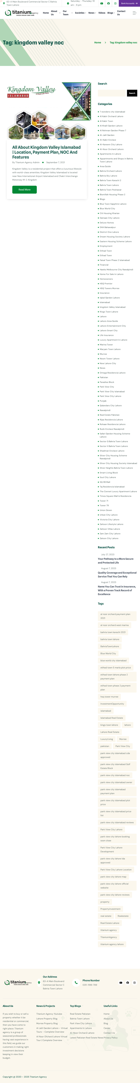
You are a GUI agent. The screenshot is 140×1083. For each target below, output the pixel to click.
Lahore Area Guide (109, 321)
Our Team (65, 13)
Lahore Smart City (109, 330)
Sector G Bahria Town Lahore (114, 441)
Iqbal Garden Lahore (110, 297)
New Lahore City (108, 363)
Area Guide (105, 166)
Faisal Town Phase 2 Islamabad (115, 260)
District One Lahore (109, 232)
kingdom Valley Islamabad (113, 307)
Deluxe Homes (107, 222)
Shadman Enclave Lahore (112, 450)
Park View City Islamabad (112, 391)
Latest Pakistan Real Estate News (86, 1037)
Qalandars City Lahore (111, 405)
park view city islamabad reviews (117, 822)
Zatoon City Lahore (109, 538)
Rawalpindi (105, 410)
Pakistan (104, 377)
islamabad (105, 710)
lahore (127, 725)
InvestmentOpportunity (112, 703)
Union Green (106, 510)
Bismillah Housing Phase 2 (112, 194)
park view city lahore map (113, 876)
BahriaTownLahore (109, 646)
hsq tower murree (109, 696)
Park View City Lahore (110, 396)
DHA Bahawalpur (108, 227)
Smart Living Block (109, 472)
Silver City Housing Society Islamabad (118, 463)
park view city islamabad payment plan (113, 791)
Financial (104, 264)
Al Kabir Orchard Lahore (111, 116)
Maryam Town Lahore (110, 349)
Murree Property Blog (47, 1023)
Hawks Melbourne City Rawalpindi (116, 269)
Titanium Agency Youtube (49, 1013)
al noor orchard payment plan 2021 (115, 616)
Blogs (110, 13)
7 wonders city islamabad (112, 111)
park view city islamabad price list (115, 813)
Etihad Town (106, 250)
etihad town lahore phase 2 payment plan (114, 676)
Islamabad (105, 302)
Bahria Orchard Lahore (111, 171)
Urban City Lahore (109, 514)
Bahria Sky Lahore (108, 175)
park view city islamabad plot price (115, 802)
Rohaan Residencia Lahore (113, 424)
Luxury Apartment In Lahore (113, 340)
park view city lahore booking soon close (115, 838)
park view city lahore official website (114, 885)
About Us (54, 13)
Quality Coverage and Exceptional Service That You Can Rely (117, 574)
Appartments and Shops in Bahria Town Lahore (116, 160)
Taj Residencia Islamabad (112, 486)
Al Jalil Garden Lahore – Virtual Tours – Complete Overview (52, 1030)
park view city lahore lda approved (112, 860)
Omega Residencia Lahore (113, 372)
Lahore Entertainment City (113, 326)
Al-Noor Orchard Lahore (112, 149)
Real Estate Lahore (109, 923)
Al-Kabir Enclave (108, 140)
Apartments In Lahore (110, 154)
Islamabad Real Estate (111, 717)
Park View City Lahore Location (116, 869)
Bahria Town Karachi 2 (110, 180)
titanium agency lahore (112, 944)
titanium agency (108, 930)
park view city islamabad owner (116, 782)
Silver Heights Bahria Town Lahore (116, 468)
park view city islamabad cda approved (115, 755)
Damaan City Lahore (109, 218)
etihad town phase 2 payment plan (115, 687)
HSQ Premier (106, 283)
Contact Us (121, 13)
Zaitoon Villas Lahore (110, 529)
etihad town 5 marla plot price (115, 667)
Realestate (123, 916)
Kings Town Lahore (109, 311)
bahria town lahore (109, 639)
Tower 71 (104, 500)
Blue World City (107, 208)
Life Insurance (107, 335)
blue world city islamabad (113, 660)
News (91, 13)
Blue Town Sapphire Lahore (113, 204)
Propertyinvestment (110, 908)
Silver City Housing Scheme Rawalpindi (113, 457)
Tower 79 (104, 505)
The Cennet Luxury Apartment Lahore (118, 491)
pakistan (104, 746)
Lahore (103, 316)
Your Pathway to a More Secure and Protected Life (115, 560)
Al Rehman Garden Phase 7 (113, 130)
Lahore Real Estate (109, 732)
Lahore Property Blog (46, 1018)
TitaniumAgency (108, 937)
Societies (79, 13)
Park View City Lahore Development (111, 849)
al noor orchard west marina (114, 625)
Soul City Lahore (108, 477)
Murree (103, 354)
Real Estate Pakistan (109, 415)
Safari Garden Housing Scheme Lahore (115, 435)
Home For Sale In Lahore (111, 274)
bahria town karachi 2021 (113, 632)
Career (107, 1028)
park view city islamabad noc (115, 775)
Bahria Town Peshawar (111, 189)
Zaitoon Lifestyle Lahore (111, 524)
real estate (105, 916)
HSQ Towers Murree (109, 288)
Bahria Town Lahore (109, 185)
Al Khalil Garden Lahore (111, 125)
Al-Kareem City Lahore (111, 144)
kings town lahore (109, 725)
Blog (106, 1023)
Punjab (103, 401)
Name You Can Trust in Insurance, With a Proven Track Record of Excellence (117, 590)
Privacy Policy (111, 1037)
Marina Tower (106, 344)
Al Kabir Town (106, 121)
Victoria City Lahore (109, 519)
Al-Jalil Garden (107, 135)
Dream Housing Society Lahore (115, 236)
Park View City (107, 386)
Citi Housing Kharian (109, 213)
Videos (101, 13)
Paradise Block (107, 382)
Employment (106, 246)
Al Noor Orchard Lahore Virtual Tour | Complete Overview (51, 1038)
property (104, 901)
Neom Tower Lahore (109, 358)
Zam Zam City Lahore (110, 533)
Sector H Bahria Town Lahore (114, 446)
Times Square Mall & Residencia (115, 496)
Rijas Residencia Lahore (111, 419)
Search (102, 83)
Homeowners (106, 279)
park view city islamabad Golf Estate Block (115, 766)
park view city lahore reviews (114, 894)
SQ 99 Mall (105, 482)
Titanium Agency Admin (27, 162)
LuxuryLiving (106, 739)
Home (46, 13)
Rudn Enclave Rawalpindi (112, 429)
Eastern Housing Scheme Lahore (116, 241)
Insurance (105, 293)
